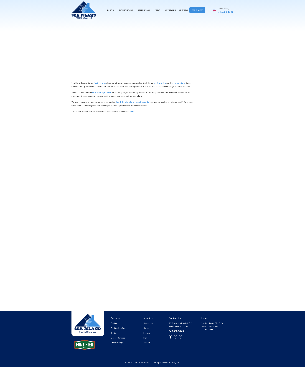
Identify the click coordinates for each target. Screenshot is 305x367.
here (132, 111)
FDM (178, 363)
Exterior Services (126, 10)
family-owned (100, 83)
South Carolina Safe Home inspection (133, 102)
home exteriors (178, 83)
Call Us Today (223, 8)
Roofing (110, 10)
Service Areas (170, 10)
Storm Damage (144, 10)
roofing (156, 83)
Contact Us (183, 10)
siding (163, 83)
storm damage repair (101, 92)
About (157, 10)
